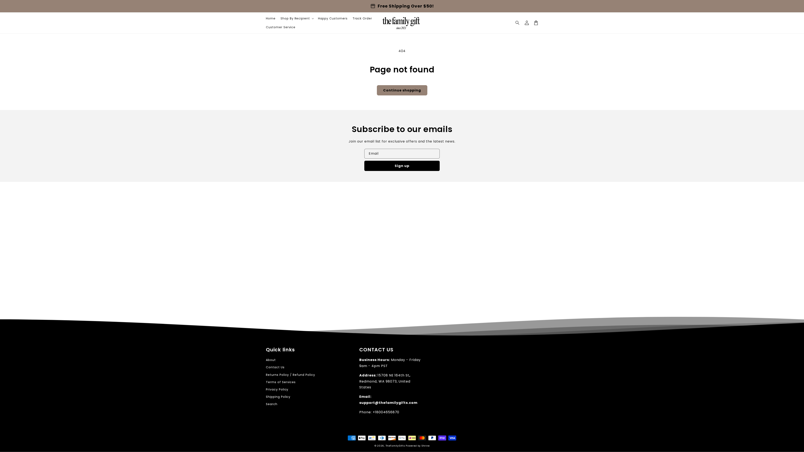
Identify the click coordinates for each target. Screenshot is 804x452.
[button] (517, 22)
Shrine (425, 445)
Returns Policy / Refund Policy (290, 375)
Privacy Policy (277, 389)
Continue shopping (402, 90)
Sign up (402, 165)
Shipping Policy (278, 397)
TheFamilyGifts (395, 445)
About (271, 360)
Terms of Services (281, 382)
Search (271, 404)
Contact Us (275, 367)
